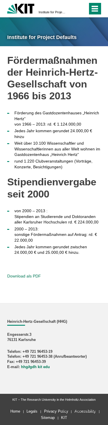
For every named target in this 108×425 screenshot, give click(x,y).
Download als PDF (24, 276)
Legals (31, 411)
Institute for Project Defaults (52, 12)
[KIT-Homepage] (21, 8)
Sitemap (48, 417)
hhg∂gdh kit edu (35, 367)
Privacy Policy (56, 411)
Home (15, 411)
